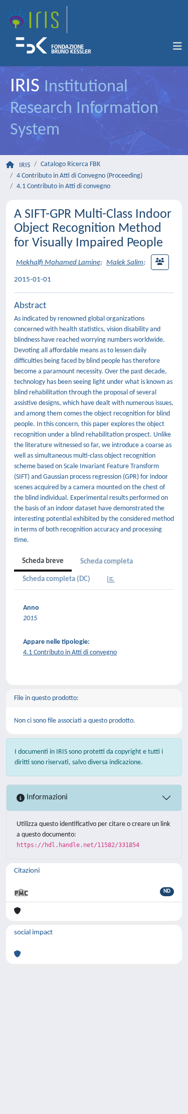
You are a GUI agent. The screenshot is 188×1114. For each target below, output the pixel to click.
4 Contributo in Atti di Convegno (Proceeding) (79, 176)
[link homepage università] (56, 46)
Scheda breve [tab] (43, 561)
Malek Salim (124, 262)
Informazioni (46, 797)
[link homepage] (36, 19)
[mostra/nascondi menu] (177, 46)
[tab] (111, 580)
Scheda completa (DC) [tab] (56, 579)
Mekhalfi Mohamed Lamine (58, 262)
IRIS (24, 165)
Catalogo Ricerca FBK (70, 164)
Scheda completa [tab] (106, 562)
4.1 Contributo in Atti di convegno (63, 186)
